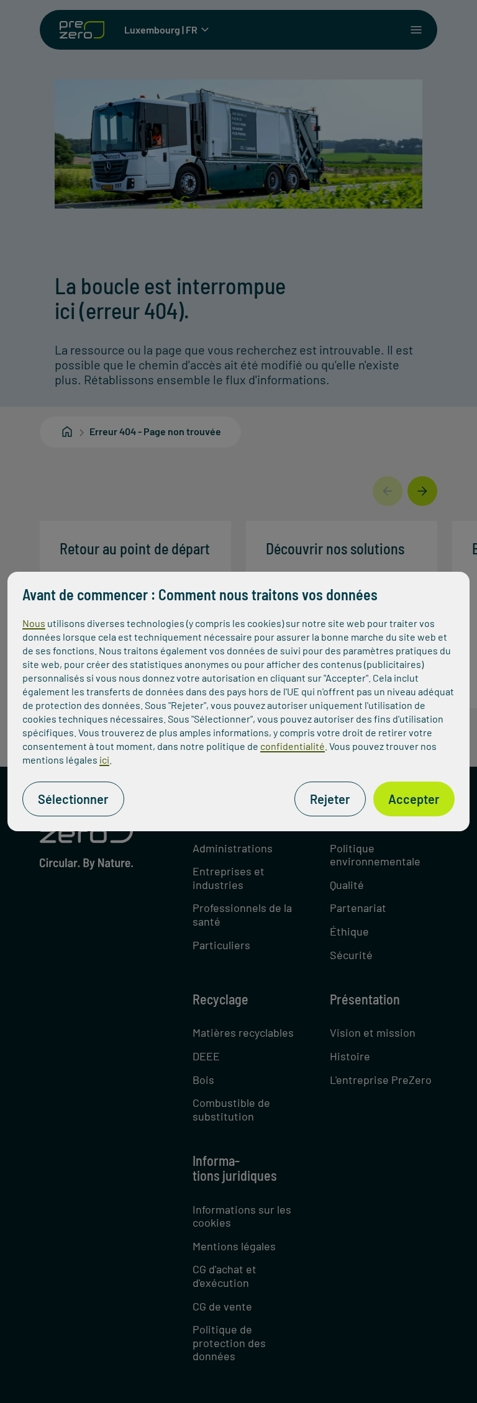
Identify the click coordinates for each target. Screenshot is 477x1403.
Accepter (414, 799)
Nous (33, 623)
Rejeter (330, 799)
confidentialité (292, 746)
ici (104, 759)
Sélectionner (73, 799)
